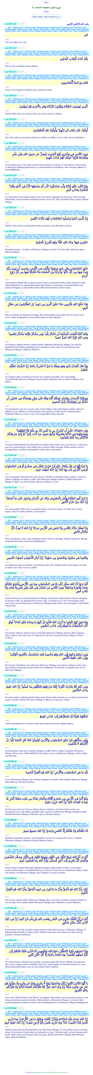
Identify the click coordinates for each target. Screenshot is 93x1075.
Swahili (60, 31)
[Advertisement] (46, 1054)
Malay (19, 31)
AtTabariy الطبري (30, 27)
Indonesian (85, 29)
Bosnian (47, 29)
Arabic (30, 29)
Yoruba (75, 31)
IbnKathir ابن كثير (18, 27)
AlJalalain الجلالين (10, 29)
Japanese (8, 31)
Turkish (66, 31)
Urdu (70, 31)
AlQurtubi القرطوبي (43, 27)
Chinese (53, 29)
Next (46, 11)
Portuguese (37, 31)
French (68, 29)
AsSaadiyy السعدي (55, 27)
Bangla (42, 29)
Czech (58, 29)
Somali (49, 31)
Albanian (36, 29)
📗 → (10, 27)
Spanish (55, 31)
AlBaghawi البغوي (67, 27)
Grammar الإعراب (22, 29)
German (74, 29)
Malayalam (25, 31)
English (63, 29)
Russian (44, 31)
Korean (14, 31)
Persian (31, 31)
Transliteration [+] (83, 31)
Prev (47, 2)
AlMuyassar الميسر (80, 27)
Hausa (79, 29)
